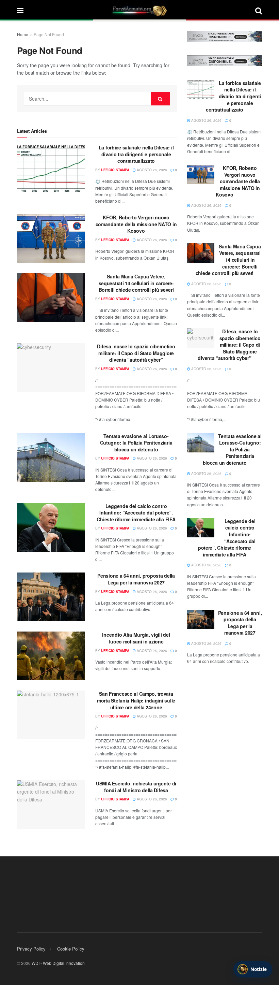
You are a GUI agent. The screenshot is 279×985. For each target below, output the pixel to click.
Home (22, 34)
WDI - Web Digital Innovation (58, 963)
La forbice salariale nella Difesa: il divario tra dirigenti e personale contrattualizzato (136, 154)
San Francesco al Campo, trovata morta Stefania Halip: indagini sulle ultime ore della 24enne (136, 700)
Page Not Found (49, 34)
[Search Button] (258, 10)
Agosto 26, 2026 (151, 170)
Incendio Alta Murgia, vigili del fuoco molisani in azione (136, 638)
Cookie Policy (70, 948)
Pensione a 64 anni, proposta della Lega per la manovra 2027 (136, 579)
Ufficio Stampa (115, 170)
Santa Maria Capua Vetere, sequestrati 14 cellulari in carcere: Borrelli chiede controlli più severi (136, 283)
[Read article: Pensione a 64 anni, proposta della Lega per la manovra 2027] (51, 597)
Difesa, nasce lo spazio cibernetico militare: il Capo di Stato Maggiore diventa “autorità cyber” (136, 353)
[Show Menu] (20, 10)
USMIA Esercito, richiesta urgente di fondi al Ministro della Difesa (136, 787)
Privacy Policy (31, 948)
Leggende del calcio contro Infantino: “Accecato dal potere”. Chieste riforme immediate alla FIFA (136, 513)
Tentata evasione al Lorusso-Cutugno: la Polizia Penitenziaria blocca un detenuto (136, 443)
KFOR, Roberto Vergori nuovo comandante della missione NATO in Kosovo (136, 224)
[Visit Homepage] (139, 10)
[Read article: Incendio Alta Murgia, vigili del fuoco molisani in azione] (51, 656)
